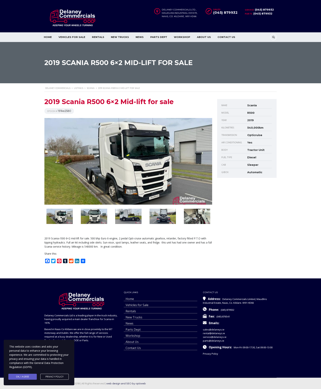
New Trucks (120, 36)
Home (48, 36)
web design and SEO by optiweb (126, 383)
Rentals (98, 36)
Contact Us (226, 36)
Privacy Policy (210, 353)
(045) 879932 (264, 9)
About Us (204, 36)
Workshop (182, 36)
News (140, 36)
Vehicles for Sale (72, 36)
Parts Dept (158, 36)
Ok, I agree (22, 376)
